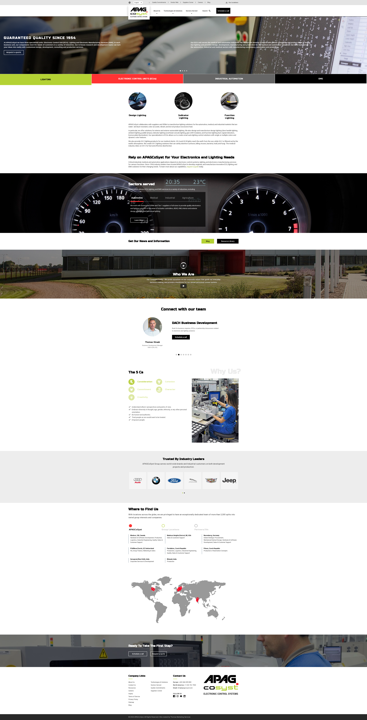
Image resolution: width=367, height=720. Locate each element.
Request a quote (158, 654)
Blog (208, 2)
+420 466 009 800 (185, 682)
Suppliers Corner (188, 2)
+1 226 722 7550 (190, 685)
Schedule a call (181, 337)
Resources (132, 688)
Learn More (138, 220)
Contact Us (132, 685)
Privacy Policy (133, 699)
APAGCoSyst (139, 717)
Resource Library (227, 241)
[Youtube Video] (183, 266)
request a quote (193, 167)
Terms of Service (134, 696)
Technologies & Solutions (159, 682)
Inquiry (130, 694)
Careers (200, 2)
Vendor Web (174, 2)
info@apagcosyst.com (185, 688)
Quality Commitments (159, 2)
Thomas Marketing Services (180, 717)
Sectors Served (156, 685)
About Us (131, 682)
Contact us (11, 51)
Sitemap (131, 702)
